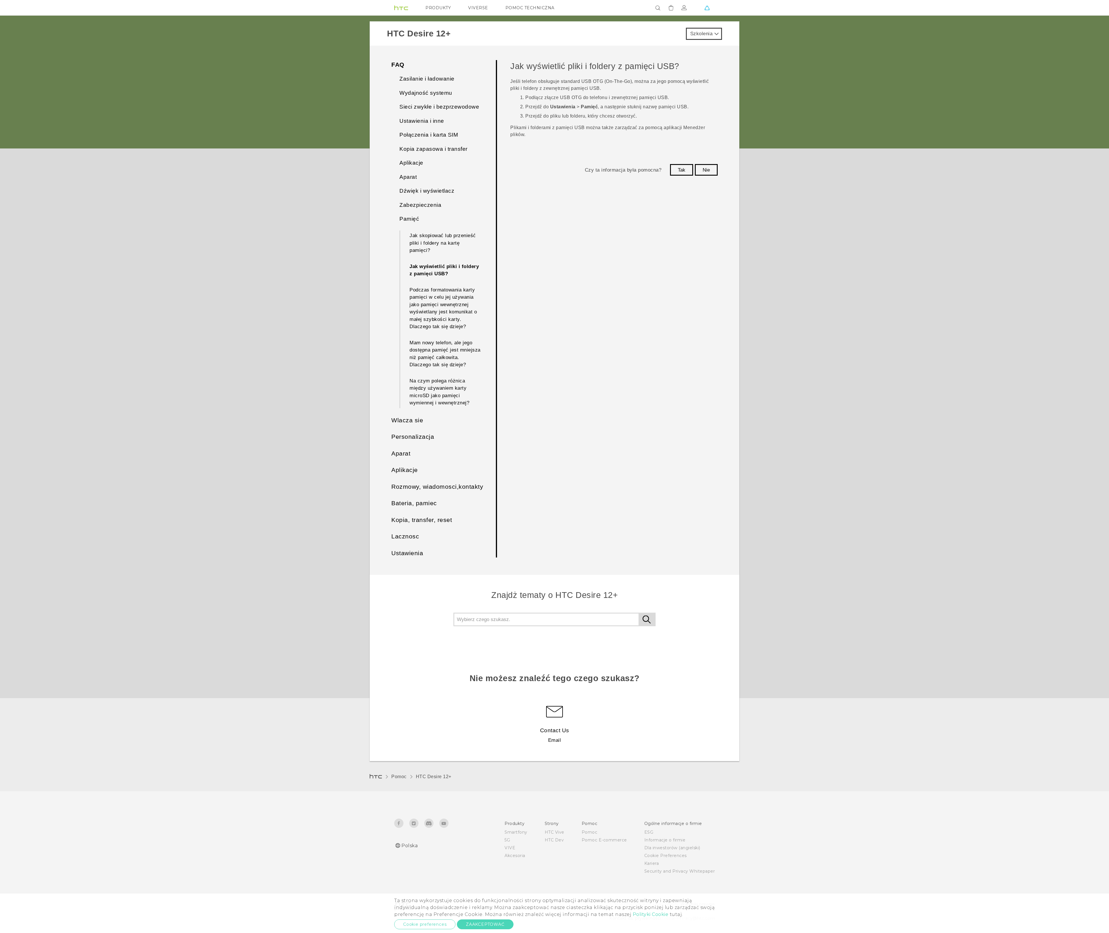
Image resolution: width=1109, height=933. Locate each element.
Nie (706, 170)
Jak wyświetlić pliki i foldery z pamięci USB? (444, 270)
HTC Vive (554, 832)
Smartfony (516, 832)
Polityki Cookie (651, 914)
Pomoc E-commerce (604, 840)
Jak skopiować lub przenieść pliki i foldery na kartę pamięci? (443, 243)
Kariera (651, 863)
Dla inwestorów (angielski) (672, 847)
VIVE (510, 847)
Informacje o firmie (665, 840)
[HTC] (401, 7)
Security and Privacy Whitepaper (679, 871)
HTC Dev (554, 840)
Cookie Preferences (665, 855)
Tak (681, 170)
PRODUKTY (438, 7)
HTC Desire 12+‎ (433, 776)
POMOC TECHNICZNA (529, 7)
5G (507, 840)
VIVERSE (478, 7)
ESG (649, 832)
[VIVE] (707, 8)
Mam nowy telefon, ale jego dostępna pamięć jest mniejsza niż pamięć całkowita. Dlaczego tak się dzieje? (445, 354)
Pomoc (399, 776)
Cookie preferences (424, 924)
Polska (409, 845)
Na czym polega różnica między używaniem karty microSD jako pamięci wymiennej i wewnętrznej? (439, 392)
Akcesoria (515, 855)
